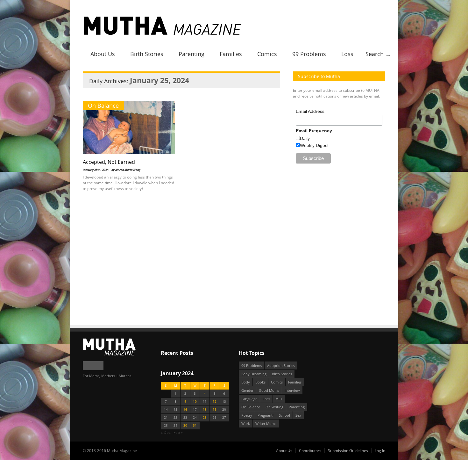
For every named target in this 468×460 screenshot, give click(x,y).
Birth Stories (146, 54)
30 (185, 425)
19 (214, 409)
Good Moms (269, 390)
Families (231, 54)
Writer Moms (265, 423)
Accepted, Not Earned (109, 161)
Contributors (310, 450)
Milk (278, 398)
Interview (292, 390)
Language (249, 398)
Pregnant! (265, 415)
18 (205, 409)
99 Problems (309, 54)
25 (205, 417)
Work (245, 423)
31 (195, 425)
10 (195, 401)
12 (214, 401)
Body (245, 382)
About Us (102, 54)
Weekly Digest (314, 145)
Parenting (191, 54)
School (284, 415)
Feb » (178, 432)
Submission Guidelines (348, 450)
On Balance (103, 105)
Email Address (310, 111)
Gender (247, 390)
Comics (267, 54)
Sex (298, 415)
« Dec (166, 432)
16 (185, 409)
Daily (305, 138)
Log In (380, 450)
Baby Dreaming (253, 373)
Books (260, 382)
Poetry (246, 415)
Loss (347, 54)
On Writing (274, 407)
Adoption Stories (281, 365)
